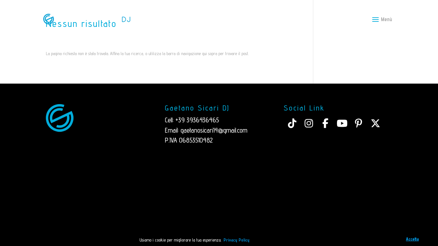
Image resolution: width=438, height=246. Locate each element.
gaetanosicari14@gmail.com (214, 130)
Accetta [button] (412, 239)
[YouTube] (342, 123)
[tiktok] (292, 123)
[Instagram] (308, 123)
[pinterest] (358, 123)
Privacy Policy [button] (236, 239)
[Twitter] (375, 123)
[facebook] (325, 123)
